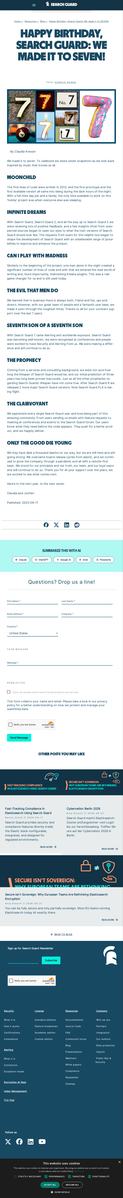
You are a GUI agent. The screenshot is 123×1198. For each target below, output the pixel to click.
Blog (68, 1045)
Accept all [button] (50, 1184)
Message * (12, 662)
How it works (11, 1026)
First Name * (13, 601)
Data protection (105, 1045)
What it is (9, 1019)
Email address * (15, 614)
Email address (15, 960)
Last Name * (68, 601)
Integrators (103, 1032)
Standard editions (45, 1019)
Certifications (12, 1032)
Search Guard (65, 82)
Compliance (11, 1039)
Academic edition (45, 1032)
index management (15, 1091)
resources (72, 1010)
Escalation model (14, 1071)
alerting (8, 1049)
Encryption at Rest (15, 1082)
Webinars (71, 1058)
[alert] (61, 1178)
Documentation (74, 1019)
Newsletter (72, 1077)
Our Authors (103, 1039)
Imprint (100, 1051)
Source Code (73, 1026)
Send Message (19, 737)
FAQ (68, 1032)
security (9, 1010)
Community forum (76, 1039)
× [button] (119, 1162)
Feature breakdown (46, 1026)
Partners (101, 1026)
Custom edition (44, 1039)
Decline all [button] (72, 1184)
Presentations (74, 1051)
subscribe (51, 960)
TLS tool (9, 1100)
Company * (68, 614)
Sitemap (70, 1083)
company (101, 1010)
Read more (79, 1171)
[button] (61, 1192)
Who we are (103, 1019)
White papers (73, 1064)
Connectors (11, 1065)
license (39, 1010)
